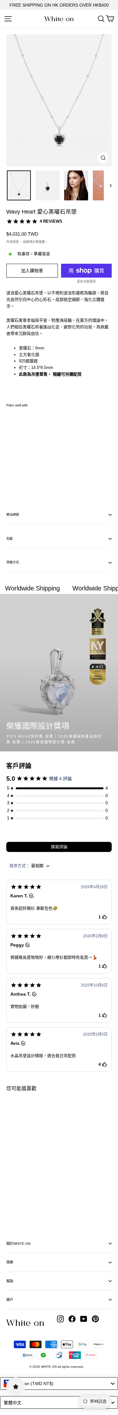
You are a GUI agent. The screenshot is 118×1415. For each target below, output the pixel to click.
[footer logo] (25, 1323)
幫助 (9, 1281)
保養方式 (12, 562)
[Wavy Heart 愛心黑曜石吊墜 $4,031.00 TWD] (24, 450)
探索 (9, 1262)
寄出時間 (12, 514)
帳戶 (9, 1300)
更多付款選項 (86, 281)
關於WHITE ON (18, 1243)
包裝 (9, 538)
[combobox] (59, 1383)
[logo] (59, 18)
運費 (42, 242)
